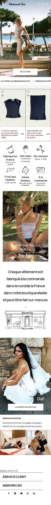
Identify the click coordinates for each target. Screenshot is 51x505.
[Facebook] (9, 493)
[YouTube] (21, 493)
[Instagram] (15, 493)
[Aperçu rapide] (2, 95)
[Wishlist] (43, 4)
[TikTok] (28, 493)
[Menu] (4, 4)
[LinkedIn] (34, 493)
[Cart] (47, 4)
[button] (25, 71)
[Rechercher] (39, 4)
